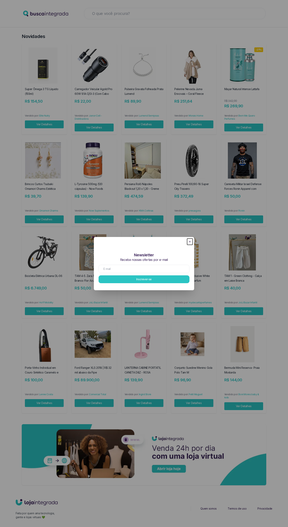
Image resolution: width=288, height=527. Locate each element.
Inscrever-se (144, 279)
